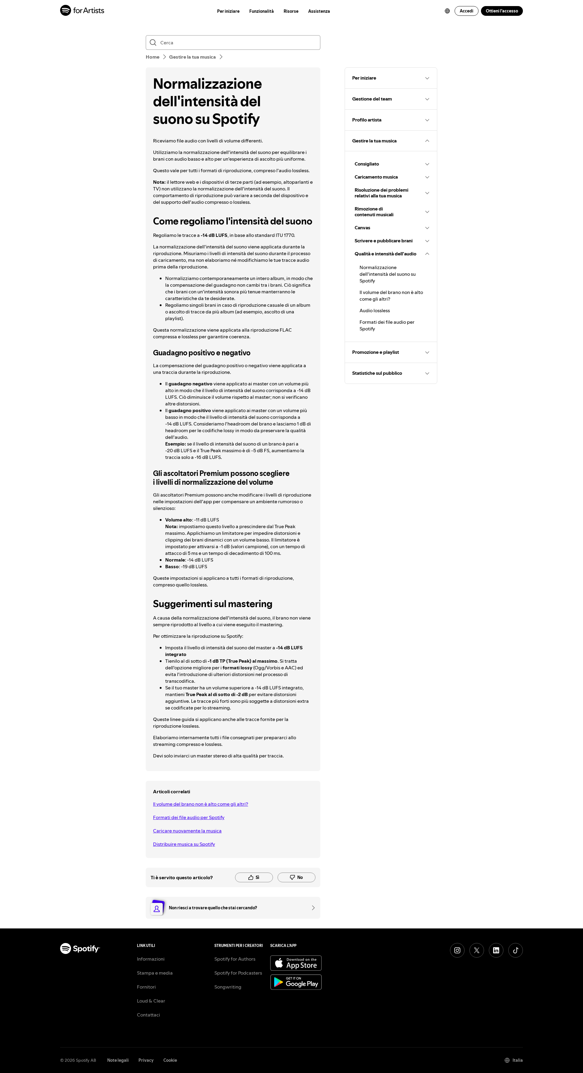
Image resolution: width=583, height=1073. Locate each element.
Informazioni (151, 958)
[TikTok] (515, 950)
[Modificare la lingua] (447, 11)
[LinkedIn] (496, 950)
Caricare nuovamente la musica (187, 830)
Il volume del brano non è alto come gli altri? (200, 804)
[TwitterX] (476, 950)
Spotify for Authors (234, 958)
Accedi (466, 11)
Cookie (170, 1060)
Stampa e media (155, 972)
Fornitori (146, 986)
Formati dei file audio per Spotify (188, 817)
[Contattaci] (311, 907)
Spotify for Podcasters (238, 972)
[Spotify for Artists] (82, 11)
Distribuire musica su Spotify (184, 844)
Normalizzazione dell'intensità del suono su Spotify (388, 274)
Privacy (146, 1060)
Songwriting (227, 986)
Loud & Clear (151, 1000)
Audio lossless (375, 310)
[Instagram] (457, 950)
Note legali (118, 1060)
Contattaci (148, 1014)
